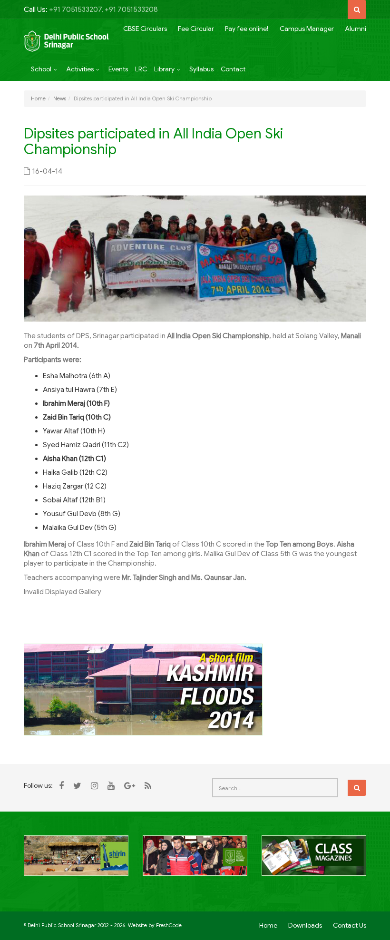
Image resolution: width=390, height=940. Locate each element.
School (41, 69)
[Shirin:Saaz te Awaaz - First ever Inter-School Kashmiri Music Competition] (76, 861)
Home (38, 98)
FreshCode (169, 925)
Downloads (305, 925)
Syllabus (201, 69)
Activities (80, 69)
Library (164, 69)
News (59, 98)
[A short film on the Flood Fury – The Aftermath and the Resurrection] (143, 689)
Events (118, 69)
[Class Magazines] (314, 860)
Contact (233, 69)
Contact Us (349, 925)
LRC (141, 69)
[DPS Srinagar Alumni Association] (195, 861)
